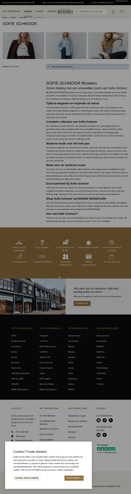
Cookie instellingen (26, 478)
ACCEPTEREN (73, 478)
